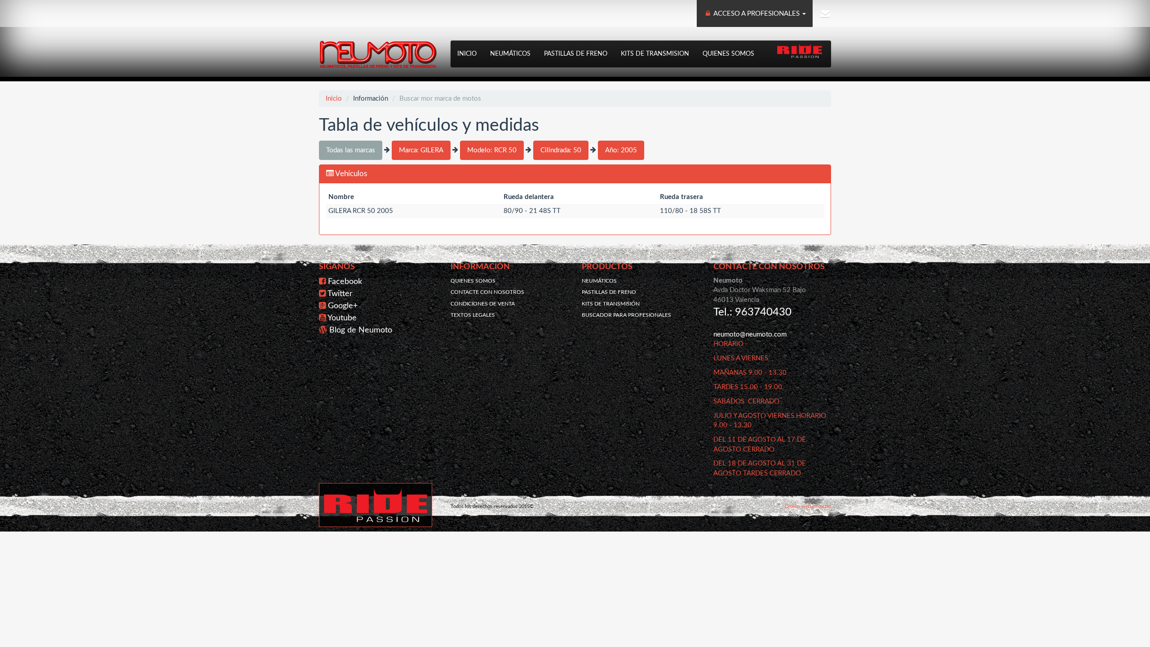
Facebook (345, 282)
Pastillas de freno (575, 54)
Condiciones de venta (483, 303)
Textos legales (473, 315)
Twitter (340, 294)
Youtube (342, 318)
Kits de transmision (655, 54)
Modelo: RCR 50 (492, 150)
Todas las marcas (350, 150)
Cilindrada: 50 (560, 150)
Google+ (343, 306)
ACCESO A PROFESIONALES (756, 13)
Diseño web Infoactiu (808, 506)
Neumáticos (510, 54)
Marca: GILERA (421, 150)
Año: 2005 (621, 150)
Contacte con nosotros (487, 292)
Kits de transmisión (611, 303)
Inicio (467, 54)
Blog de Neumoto (360, 330)
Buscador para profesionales (626, 315)
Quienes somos (728, 54)
